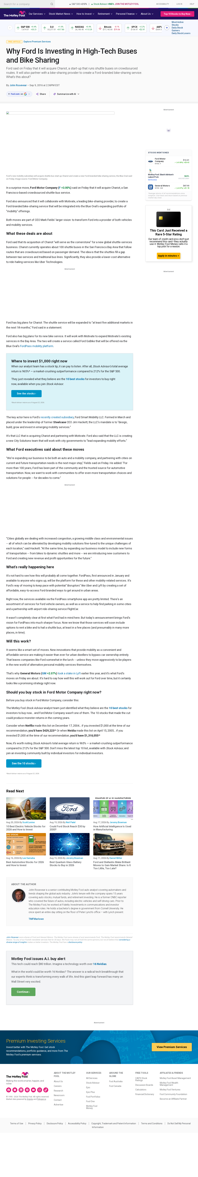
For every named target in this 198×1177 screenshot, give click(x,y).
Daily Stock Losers (181, 33)
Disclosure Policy (55, 1123)
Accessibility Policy (77, 1123)
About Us (58, 1081)
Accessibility (162, 4)
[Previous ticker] (9, 27)
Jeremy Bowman (118, 822)
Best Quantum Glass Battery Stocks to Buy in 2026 (65, 864)
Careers (58, 1086)
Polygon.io (41, 1099)
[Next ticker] (166, 27)
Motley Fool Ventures (170, 1089)
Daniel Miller (116, 858)
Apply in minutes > (168, 255)
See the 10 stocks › (24, 763)
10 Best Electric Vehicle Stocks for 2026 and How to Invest (25, 828)
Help (192, 4)
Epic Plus (90, 1092)
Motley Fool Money (91, 1107)
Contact (58, 1100)
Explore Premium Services (37, 41)
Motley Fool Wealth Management (169, 1084)
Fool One (90, 1101)
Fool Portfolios (93, 1096)
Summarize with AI (66, 94)
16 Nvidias (99, 964)
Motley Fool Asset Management (175, 1078)
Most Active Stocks (177, 23)
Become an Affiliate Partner (173, 1099)
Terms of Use (16, 1123)
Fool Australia (116, 1081)
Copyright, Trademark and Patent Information (113, 1123)
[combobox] (27, 4)
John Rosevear (18, 85)
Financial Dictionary (144, 1094)
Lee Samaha (28, 858)
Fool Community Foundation (173, 1094)
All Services (91, 1078)
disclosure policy (75, 942)
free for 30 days (54, 940)
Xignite (30, 1099)
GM (44, 673)
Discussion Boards (144, 1085)
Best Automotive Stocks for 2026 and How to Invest (25, 864)
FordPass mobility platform (36, 346)
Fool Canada (115, 1086)
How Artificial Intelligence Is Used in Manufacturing (112, 828)
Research (58, 1090)
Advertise (58, 1104)
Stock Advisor (93, 1083)
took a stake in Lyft (69, 673)
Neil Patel (70, 822)
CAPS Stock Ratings (141, 1079)
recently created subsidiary (57, 417)
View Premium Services (172, 1047)
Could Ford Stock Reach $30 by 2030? (67, 828)
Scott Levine (28, 822)
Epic (88, 1087)
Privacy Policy (35, 1123)
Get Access (152, 180)
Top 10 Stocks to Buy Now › (177, 14)
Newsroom (59, 1095)
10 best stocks (75, 379)
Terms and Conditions (151, 1123)
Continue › (23, 991)
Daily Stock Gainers (177, 29)
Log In (179, 4)
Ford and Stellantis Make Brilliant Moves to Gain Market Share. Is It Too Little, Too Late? (112, 865)
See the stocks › (26, 393)
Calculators (140, 1089)
